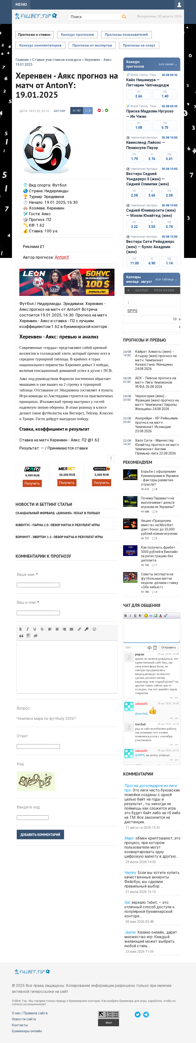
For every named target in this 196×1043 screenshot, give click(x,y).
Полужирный (125, 616)
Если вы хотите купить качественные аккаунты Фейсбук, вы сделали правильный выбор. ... (152, 879)
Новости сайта (24, 1019)
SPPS (132, 311)
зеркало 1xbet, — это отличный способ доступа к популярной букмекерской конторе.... (149, 909)
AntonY (59, 111)
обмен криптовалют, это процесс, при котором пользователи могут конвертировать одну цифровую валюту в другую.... (152, 847)
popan (139, 654)
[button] (20, 629)
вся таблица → (166, 279)
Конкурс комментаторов (40, 45)
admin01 (141, 704)
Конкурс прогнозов (77, 34)
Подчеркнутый (135, 616)
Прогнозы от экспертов (92, 45)
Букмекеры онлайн (27, 1031)
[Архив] (155, 648)
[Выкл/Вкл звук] (150, 648)
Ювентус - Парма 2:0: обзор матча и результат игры (58, 525)
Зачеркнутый (140, 616)
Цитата (165, 616)
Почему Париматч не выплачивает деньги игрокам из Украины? (157, 502)
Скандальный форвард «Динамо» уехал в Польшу (58, 513)
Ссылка (150, 616)
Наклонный (130, 616)
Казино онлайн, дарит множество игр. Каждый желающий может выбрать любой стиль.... (150, 939)
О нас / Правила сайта (30, 1013)
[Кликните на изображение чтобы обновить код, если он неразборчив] (36, 789)
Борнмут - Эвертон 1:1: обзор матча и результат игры (59, 537)
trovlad (140, 724)
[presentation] (20, 629)
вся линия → (168, 64)
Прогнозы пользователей (126, 34)
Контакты (20, 1025)
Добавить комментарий (40, 834)
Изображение (155, 616)
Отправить (168, 647)
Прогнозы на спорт (139, 45)
